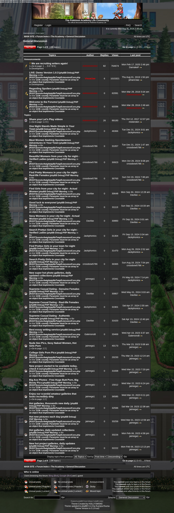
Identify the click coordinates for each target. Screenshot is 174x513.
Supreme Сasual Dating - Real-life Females (54, 302)
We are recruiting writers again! (49, 63)
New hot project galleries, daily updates (52, 443)
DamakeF (134, 67)
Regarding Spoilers (40, 88)
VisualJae (90, 78)
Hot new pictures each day (44, 416)
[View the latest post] (141, 67)
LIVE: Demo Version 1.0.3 (44, 72)
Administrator (90, 66)
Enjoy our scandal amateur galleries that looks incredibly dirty (52, 395)
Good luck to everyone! (43, 202)
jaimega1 (90, 279)
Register (38, 25)
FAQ (128, 25)
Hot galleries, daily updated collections (52, 430)
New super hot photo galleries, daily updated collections (50, 274)
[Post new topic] (30, 48)
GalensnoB (90, 334)
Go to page (128, 47)
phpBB (80, 501)
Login (48, 25)
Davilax (90, 193)
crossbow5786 (90, 146)
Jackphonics (90, 131)
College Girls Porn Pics (42, 352)
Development (37, 68)
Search (138, 25)
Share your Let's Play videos (46, 119)
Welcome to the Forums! (43, 102)
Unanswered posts (29, 33)
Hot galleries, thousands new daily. (49, 403)
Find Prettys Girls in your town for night (52, 246)
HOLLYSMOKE (96, 504)
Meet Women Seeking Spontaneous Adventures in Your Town (50, 141)
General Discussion (35, 41)
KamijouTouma (103, 506)
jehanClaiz (134, 80)
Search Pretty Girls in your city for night (52, 259)
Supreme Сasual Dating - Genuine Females (54, 289)
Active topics (40, 33)
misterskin (134, 122)
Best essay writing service (44, 329)
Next (148, 47)
